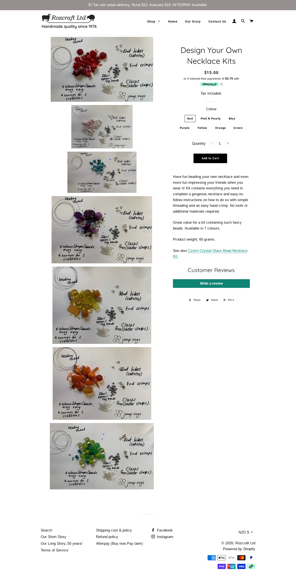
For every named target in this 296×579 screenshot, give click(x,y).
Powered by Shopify (239, 549)
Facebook (164, 530)
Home (173, 21)
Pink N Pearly (211, 118)
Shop (151, 21)
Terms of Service (54, 550)
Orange (220, 128)
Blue (232, 118)
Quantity (199, 143)
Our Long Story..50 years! (62, 543)
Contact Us (217, 21)
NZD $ (244, 532)
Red (190, 118)
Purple (185, 128)
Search (46, 530)
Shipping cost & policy (114, 530)
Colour (211, 109)
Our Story (193, 21)
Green (238, 128)
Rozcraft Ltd (245, 543)
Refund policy (107, 537)
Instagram (164, 537)
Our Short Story (53, 537)
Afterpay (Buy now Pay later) (119, 543)
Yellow (202, 128)
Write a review (211, 283)
